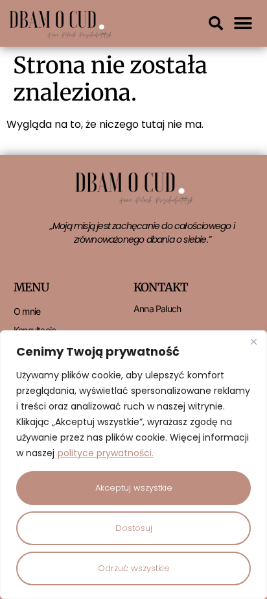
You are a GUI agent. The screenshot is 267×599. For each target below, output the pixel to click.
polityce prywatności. (106, 452)
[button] (216, 23)
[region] (133, 464)
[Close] (253, 341)
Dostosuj (133, 528)
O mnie (27, 311)
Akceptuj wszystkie (133, 488)
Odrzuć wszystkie (134, 568)
